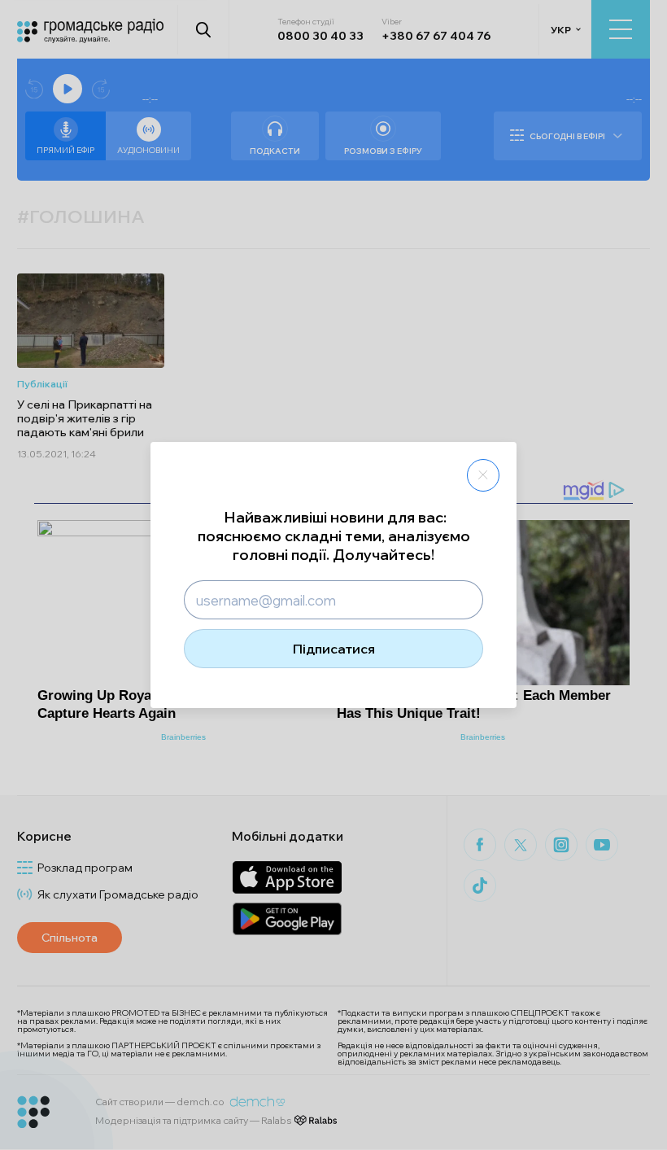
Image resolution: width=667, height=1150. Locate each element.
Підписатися (334, 649)
